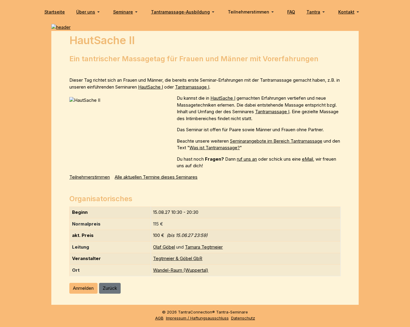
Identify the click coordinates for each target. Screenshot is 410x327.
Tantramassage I (192, 87)
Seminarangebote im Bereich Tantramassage (276, 141)
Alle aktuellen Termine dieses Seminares (156, 177)
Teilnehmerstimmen (89, 177)
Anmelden (83, 288)
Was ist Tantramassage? (214, 147)
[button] (89, 12)
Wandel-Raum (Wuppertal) (180, 270)
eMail (307, 159)
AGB (159, 318)
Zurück (110, 288)
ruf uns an (247, 159)
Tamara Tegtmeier (204, 247)
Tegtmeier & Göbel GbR (177, 258)
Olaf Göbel (164, 247)
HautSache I (150, 87)
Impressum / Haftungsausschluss (197, 318)
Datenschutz (243, 318)
